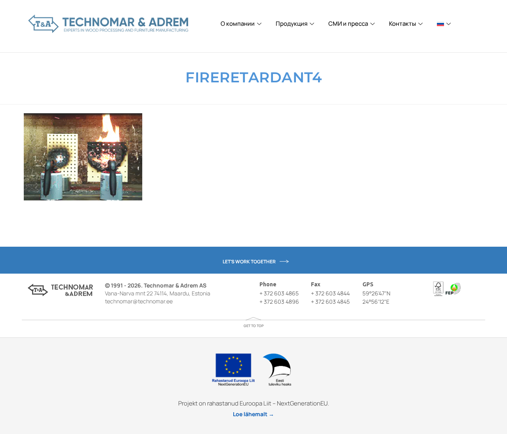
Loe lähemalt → (253, 414)
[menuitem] (445, 24)
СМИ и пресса (348, 23)
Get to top (254, 325)
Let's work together (249, 261)
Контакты (402, 23)
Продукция (291, 23)
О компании (238, 23)
